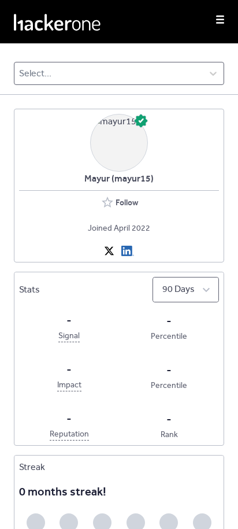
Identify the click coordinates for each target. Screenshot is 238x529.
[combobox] (20, 73)
